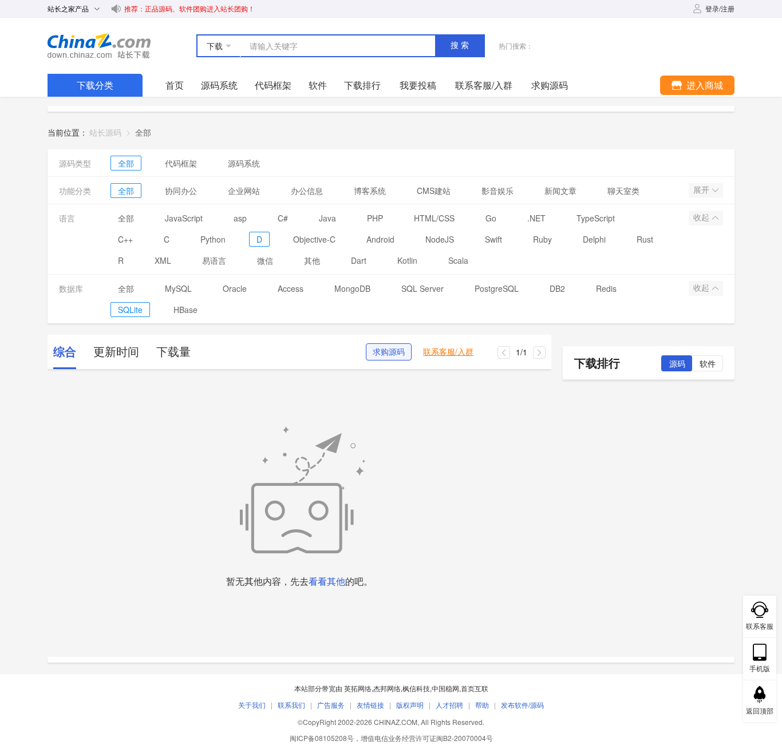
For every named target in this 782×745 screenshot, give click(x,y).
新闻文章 (560, 190)
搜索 (461, 45)
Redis (606, 288)
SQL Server (422, 288)
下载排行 (362, 85)
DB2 (557, 288)
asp (240, 218)
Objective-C (314, 239)
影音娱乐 (497, 190)
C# (283, 218)
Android (380, 239)
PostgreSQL (497, 288)
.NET (536, 218)
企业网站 (244, 190)
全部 (126, 163)
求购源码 (389, 351)
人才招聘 (449, 705)
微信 (265, 260)
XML (163, 260)
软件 (318, 85)
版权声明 (410, 705)
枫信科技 (416, 688)
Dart (358, 260)
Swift (493, 239)
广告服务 (331, 705)
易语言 (214, 260)
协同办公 (181, 190)
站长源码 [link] (105, 132)
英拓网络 (358, 688)
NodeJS (439, 239)
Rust (645, 239)
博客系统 (370, 190)
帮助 (482, 705)
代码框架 (273, 85)
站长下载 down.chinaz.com (99, 46)
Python (213, 239)
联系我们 (291, 705)
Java (327, 218)
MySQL (178, 288)
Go (490, 218)
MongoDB (352, 288)
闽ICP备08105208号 (322, 738)
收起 (702, 217)
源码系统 (219, 85)
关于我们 (252, 705)
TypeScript (595, 218)
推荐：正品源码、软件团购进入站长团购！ (189, 8)
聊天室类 (623, 190)
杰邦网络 (387, 688)
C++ (125, 239)
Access (290, 288)
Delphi (594, 239)
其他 (312, 260)
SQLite (130, 309)
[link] (143, 132)
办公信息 (307, 190)
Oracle (235, 288)
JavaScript (184, 218)
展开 (702, 190)
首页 (174, 85)
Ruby (542, 239)
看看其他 (327, 581)
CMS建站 (434, 190)
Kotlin (407, 260)
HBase (185, 309)
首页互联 (474, 688)
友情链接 (370, 705)
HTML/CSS (434, 218)
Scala (458, 260)
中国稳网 (445, 688)
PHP (375, 218)
